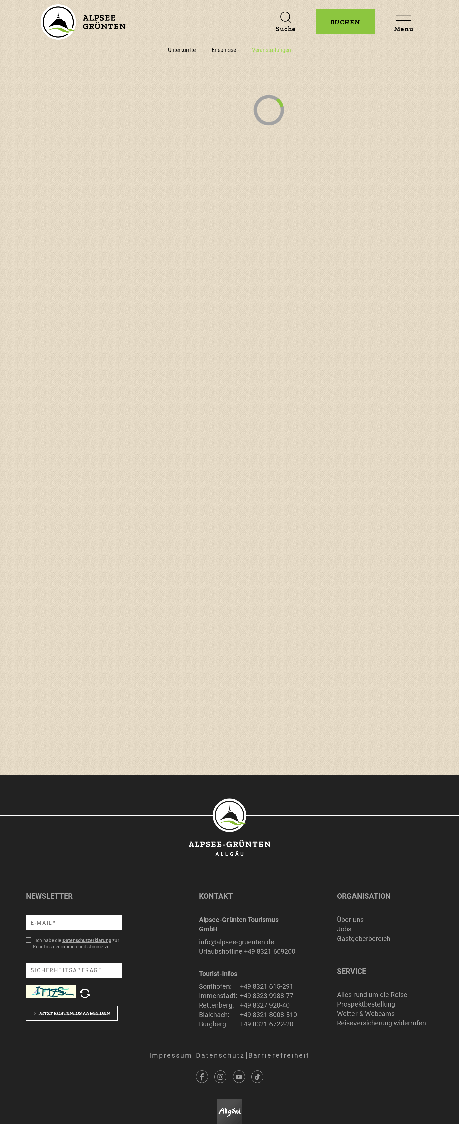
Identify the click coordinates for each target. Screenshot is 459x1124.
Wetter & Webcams (366, 1014)
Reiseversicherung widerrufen (381, 1023)
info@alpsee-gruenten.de (236, 942)
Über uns (350, 920)
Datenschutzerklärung (86, 940)
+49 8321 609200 (269, 951)
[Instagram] (220, 1077)
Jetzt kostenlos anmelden (72, 1013)
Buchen (345, 22)
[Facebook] (202, 1077)
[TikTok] (257, 1077)
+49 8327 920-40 (265, 1005)
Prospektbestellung (366, 1004)
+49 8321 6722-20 (266, 1024)
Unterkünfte (182, 50)
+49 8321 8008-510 (268, 1015)
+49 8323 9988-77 (266, 996)
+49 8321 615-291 (266, 986)
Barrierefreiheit (279, 1055)
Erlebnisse (224, 50)
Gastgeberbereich (363, 938)
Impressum (170, 1055)
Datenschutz (220, 1055)
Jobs (344, 929)
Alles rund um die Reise (372, 995)
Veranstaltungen (271, 50)
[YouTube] (239, 1077)
